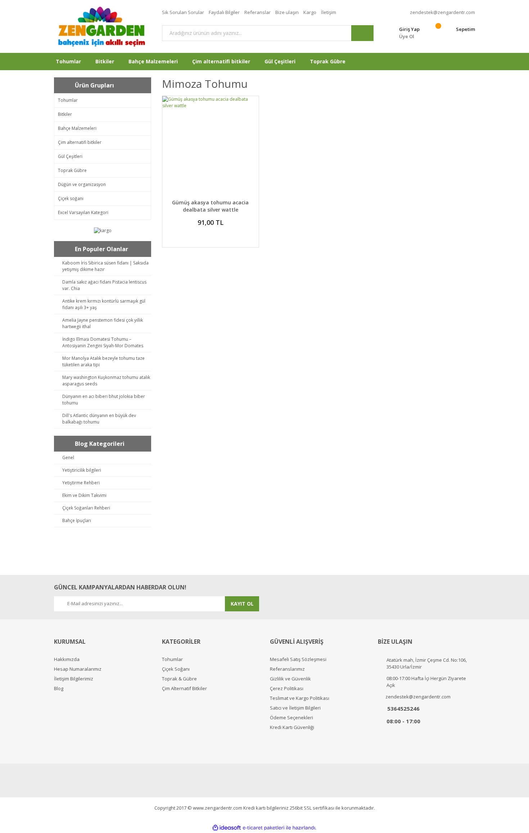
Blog (58, 688)
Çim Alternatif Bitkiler (184, 688)
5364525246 (403, 708)
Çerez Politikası (286, 688)
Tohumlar (172, 659)
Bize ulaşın (287, 12)
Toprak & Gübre (179, 679)
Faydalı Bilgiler (224, 12)
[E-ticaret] (264, 827)
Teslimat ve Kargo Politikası (299, 698)
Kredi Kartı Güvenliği (292, 727)
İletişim (328, 12)
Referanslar (257, 12)
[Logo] (102, 26)
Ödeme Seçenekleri (291, 717)
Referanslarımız (287, 669)
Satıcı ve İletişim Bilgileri (295, 708)
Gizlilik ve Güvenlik (290, 679)
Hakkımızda (67, 659)
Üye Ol (406, 36)
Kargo (309, 12)
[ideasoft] (226, 827)
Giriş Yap (409, 29)
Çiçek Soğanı (176, 669)
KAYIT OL (242, 603)
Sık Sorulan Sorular (183, 12)
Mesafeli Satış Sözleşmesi (298, 659)
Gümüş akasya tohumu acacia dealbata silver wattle (210, 206)
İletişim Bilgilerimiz (73, 679)
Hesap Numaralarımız (77, 669)
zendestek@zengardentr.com (442, 12)
